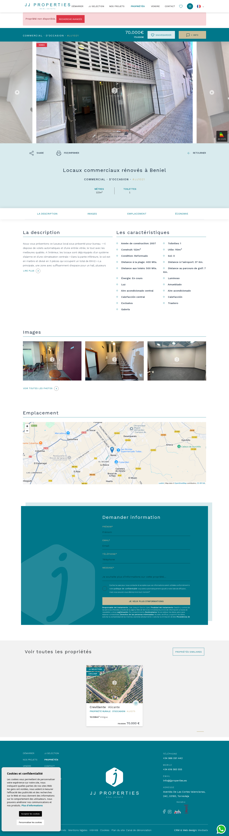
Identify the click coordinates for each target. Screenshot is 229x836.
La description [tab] (47, 213)
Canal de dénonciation (138, 830)
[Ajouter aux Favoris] (135, 703)
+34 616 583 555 (172, 769)
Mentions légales (77, 830)
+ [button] (27, 426)
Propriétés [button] (138, 6)
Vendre (155, 6)
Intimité (93, 830)
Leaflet (161, 483)
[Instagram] (169, 811)
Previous (16, 92)
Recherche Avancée (70, 19)
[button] (36, 153)
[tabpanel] (114, 695)
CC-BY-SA (201, 483)
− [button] (27, 431)
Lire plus (29, 270)
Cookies (104, 830)
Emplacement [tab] (136, 213)
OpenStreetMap (180, 483)
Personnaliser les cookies (30, 822)
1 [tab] (200, 731)
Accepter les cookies (30, 813)
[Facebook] (164, 811)
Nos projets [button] (116, 6)
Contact (170, 6)
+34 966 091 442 (173, 758)
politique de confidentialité (126, 589)
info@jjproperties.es (175, 780)
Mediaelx (203, 830)
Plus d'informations (32, 805)
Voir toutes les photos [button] (38, 388)
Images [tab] (92, 213)
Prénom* (107, 526)
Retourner (199, 153)
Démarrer (77, 6)
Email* (106, 540)
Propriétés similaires (188, 652)
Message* (108, 567)
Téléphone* (109, 554)
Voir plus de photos (114, 136)
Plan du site (118, 830)
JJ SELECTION (96, 6)
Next (213, 92)
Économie (181, 213)
